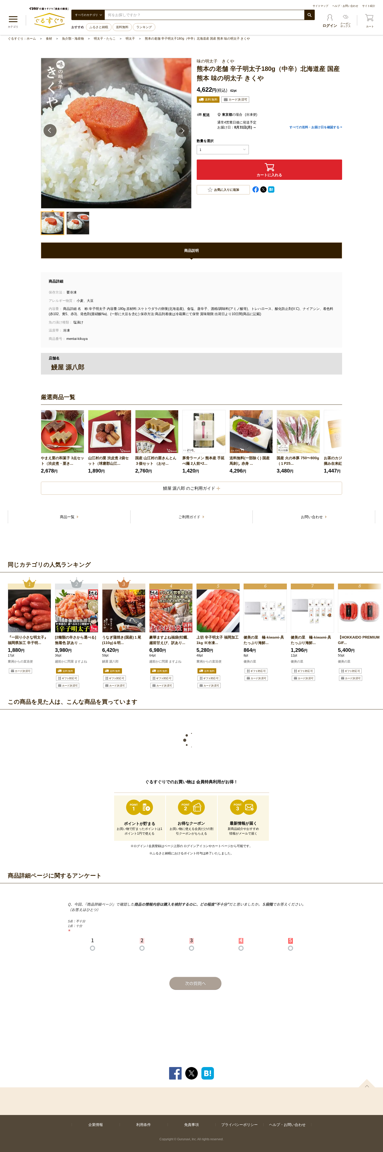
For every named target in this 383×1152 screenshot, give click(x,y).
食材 (49, 38)
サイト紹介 (368, 5)
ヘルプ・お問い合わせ (345, 5)
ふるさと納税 (98, 27)
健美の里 (250, 661)
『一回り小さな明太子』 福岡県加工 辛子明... (28, 640)
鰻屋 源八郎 (110, 661)
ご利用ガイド (189, 517)
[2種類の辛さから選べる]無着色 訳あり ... (75, 640)
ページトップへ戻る (367, 1083)
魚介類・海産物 (73, 38)
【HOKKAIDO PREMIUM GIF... (359, 640)
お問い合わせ (312, 517)
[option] (62, 442)
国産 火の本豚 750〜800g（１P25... (298, 460)
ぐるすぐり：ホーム (22, 38)
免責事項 (191, 1125)
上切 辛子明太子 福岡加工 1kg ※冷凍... (217, 640)
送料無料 (122, 27)
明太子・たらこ (105, 38)
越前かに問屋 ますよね (71, 661)
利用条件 (143, 1125)
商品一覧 (68, 517)
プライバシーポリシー (239, 1125)
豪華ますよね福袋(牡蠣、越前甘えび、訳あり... (170, 640)
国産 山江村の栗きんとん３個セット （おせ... (155, 460)
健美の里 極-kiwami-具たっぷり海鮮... (264, 640)
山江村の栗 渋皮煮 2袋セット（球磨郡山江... (108, 460)
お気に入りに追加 (226, 190)
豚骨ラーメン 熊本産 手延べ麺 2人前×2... (203, 460)
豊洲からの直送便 (20, 661)
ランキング (144, 27)
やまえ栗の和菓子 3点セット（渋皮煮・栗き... (62, 460)
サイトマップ (320, 5)
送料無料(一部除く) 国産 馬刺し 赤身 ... (250, 460)
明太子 (130, 38)
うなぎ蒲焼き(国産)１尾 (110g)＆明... (121, 640)
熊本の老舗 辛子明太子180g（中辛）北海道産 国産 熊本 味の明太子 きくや (197, 38)
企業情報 (95, 1125)
